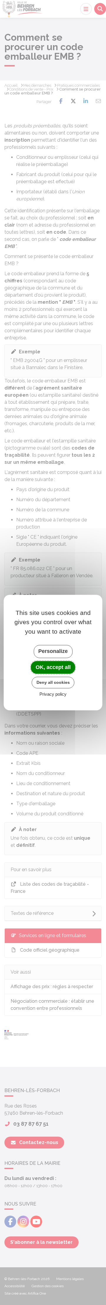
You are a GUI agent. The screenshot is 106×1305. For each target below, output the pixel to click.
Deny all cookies (53, 682)
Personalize (53, 651)
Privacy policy (53, 694)
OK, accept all (53, 667)
